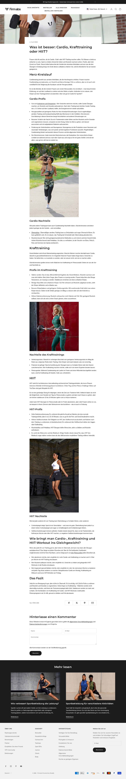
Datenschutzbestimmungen (38, 624)
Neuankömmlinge (40, 736)
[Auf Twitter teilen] (77, 603)
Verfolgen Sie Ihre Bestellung (68, 733)
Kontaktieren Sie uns (65, 743)
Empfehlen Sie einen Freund (14, 746)
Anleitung (62, 746)
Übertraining (35, 232)
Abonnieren (99, 750)
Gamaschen (39, 739)
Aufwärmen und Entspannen (46, 103)
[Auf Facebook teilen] (69, 603)
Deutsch (7, 773)
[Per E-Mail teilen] (92, 603)
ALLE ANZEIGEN (61, 7)
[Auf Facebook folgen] (6, 766)
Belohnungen (9, 753)
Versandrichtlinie (64, 736)
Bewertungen (9, 739)
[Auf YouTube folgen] (21, 766)
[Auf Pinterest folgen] (16, 766)
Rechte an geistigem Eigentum (68, 759)
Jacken (37, 750)
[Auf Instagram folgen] (11, 766)
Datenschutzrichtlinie (65, 750)
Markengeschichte (11, 733)
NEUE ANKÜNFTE (33, 7)
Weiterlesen (14, 717)
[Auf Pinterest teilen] (85, 603)
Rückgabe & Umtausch (66, 739)
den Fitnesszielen (76, 553)
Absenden (35, 653)
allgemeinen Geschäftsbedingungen (81, 622)
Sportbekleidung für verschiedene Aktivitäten (89, 703)
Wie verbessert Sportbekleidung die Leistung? (35, 703)
